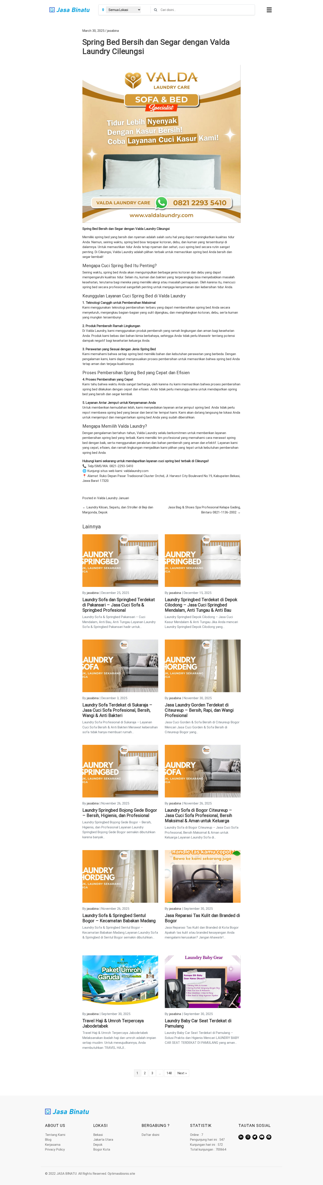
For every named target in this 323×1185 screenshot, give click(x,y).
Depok (97, 1145)
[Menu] (269, 10)
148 (169, 1073)
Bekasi (98, 1135)
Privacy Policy (55, 1149)
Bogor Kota (101, 1149)
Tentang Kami (55, 1135)
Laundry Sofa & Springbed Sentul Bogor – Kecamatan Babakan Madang (119, 918)
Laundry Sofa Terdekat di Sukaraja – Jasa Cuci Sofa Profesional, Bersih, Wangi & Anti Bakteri (117, 710)
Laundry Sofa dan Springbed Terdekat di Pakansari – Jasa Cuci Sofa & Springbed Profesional (118, 605)
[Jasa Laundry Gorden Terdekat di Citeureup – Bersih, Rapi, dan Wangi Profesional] (203, 666)
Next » (182, 1073)
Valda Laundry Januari (113, 498)
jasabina (113, 31)
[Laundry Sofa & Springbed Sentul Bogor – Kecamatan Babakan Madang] (120, 876)
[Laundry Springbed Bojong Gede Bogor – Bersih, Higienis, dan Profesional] (120, 771)
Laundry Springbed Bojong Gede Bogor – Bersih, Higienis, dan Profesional (119, 813)
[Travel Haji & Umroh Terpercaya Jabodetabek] (120, 981)
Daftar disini (150, 1135)
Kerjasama (52, 1145)
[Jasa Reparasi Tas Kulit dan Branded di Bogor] (203, 876)
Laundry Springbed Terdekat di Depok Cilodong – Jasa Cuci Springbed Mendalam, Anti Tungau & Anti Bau (201, 605)
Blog (48, 1140)
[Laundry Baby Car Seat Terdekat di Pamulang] (203, 981)
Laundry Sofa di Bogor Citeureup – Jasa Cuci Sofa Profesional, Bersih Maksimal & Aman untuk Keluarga (198, 815)
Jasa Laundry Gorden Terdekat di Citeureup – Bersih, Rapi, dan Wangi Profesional (199, 710)
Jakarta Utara (103, 1140)
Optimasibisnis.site (121, 1174)
